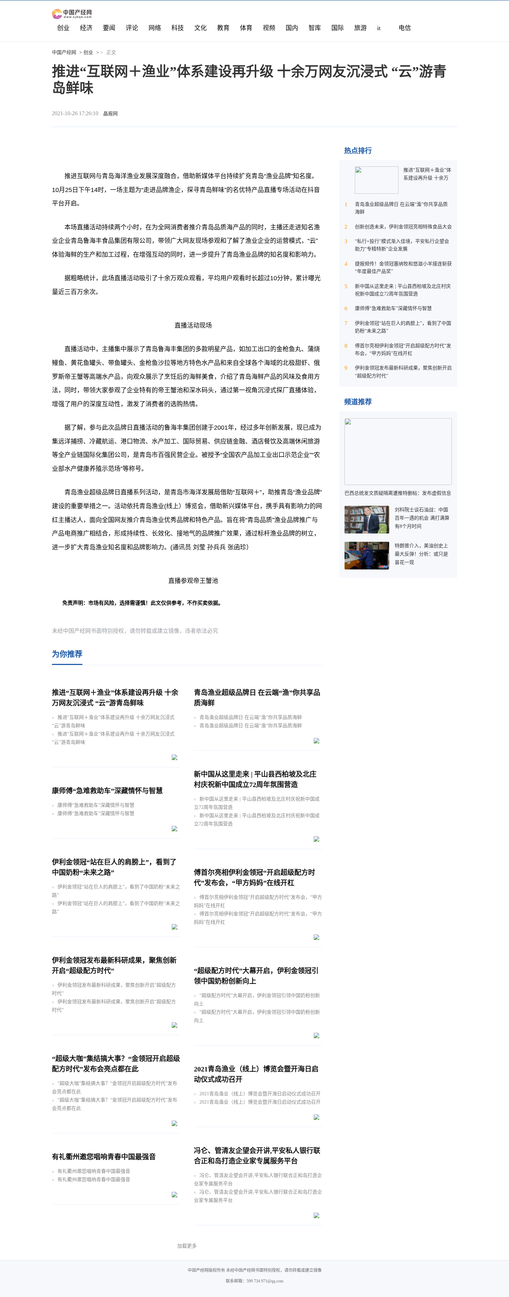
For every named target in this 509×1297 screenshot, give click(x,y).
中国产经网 (64, 52)
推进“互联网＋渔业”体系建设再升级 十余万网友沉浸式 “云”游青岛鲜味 (113, 721)
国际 (337, 28)
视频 (269, 28)
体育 (246, 28)
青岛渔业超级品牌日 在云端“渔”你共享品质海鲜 (250, 717)
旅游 (360, 28)
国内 (292, 28)
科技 (177, 28)
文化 (200, 28)
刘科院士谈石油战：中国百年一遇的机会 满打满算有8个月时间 (422, 518)
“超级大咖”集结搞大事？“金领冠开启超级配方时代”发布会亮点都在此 (114, 1087)
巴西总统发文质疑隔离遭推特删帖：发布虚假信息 (398, 493)
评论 (132, 28)
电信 (405, 28)
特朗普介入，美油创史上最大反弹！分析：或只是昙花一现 (421, 554)
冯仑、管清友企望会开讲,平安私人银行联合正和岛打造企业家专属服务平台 (258, 1179)
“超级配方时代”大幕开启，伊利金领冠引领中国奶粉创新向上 (257, 999)
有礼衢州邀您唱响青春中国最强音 (104, 1157)
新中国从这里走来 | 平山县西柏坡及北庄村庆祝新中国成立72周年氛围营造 (257, 803)
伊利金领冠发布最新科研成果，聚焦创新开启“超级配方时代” (114, 989)
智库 (315, 28)
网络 (155, 28)
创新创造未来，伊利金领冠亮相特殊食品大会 (403, 226)
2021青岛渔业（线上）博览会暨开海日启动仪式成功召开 (260, 1093)
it (379, 28)
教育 (223, 28)
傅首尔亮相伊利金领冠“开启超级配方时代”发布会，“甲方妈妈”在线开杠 (258, 901)
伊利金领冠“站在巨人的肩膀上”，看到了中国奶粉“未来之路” (116, 891)
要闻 (109, 28)
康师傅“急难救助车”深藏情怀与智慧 (107, 791)
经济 (86, 28)
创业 (63, 28)
